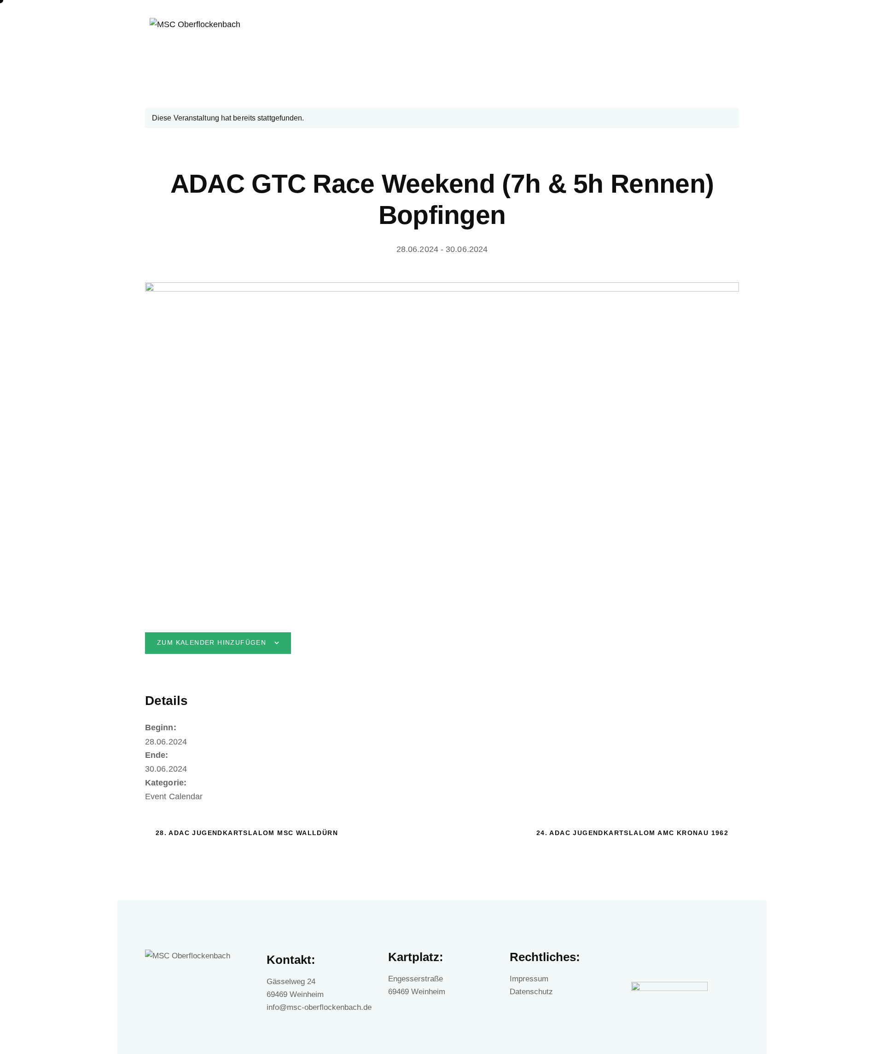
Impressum (529, 978)
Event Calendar (174, 796)
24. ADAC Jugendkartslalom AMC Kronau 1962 (633, 832)
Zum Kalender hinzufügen (211, 642)
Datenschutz (531, 991)
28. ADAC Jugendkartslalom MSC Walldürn (245, 832)
